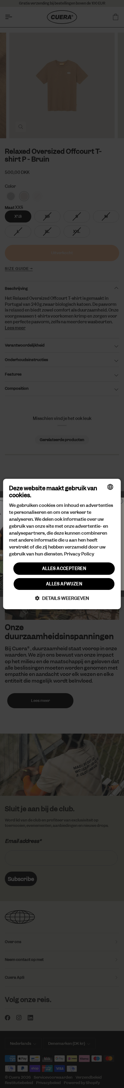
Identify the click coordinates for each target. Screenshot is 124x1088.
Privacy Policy (79, 554)
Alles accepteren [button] (64, 568)
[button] (62, 598)
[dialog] (62, 544)
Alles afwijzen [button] (64, 584)
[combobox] (110, 487)
